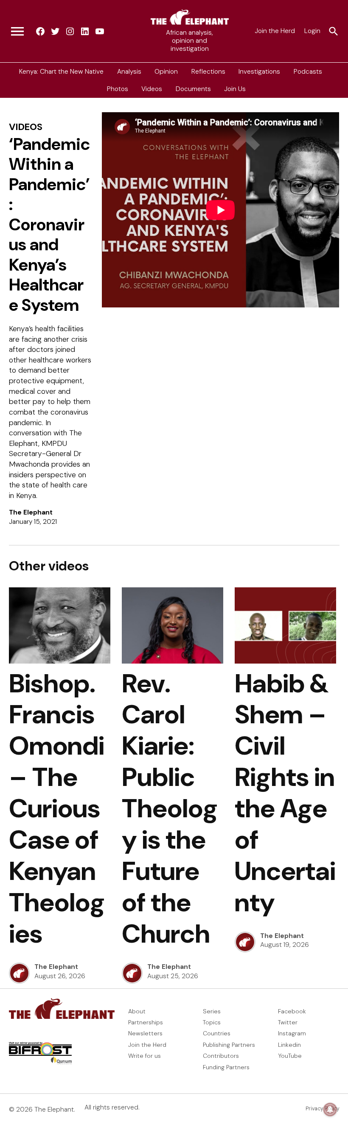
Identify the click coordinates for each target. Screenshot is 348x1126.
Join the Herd (275, 31)
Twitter (287, 1022)
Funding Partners (226, 1067)
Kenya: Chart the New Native (61, 71)
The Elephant (31, 512)
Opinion (166, 71)
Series (212, 1011)
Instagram (292, 1033)
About (137, 1011)
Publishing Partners (229, 1045)
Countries (216, 1033)
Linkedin (289, 1045)
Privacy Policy (323, 1108)
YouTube (290, 1056)
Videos (151, 89)
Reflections (208, 71)
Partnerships (145, 1022)
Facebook (292, 1011)
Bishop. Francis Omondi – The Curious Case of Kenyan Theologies (57, 809)
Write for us (144, 1056)
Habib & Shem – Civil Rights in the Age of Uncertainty (285, 793)
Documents (193, 89)
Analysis (129, 71)
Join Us (235, 89)
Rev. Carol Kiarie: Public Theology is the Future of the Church (170, 809)
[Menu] (17, 31)
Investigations (259, 71)
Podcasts (308, 71)
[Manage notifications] (330, 1109)
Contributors (221, 1056)
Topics (212, 1022)
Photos (117, 89)
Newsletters (145, 1033)
